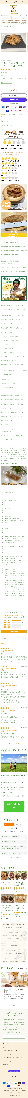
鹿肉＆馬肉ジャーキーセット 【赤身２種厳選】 (20, 884)
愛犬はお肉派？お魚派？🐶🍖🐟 (13, 991)
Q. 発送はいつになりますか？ (10, 836)
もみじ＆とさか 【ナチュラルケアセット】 (7, 884)
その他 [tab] (21, 831)
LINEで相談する (14, 806)
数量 (2, 82)
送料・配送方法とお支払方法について (12, 1058)
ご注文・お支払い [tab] (14, 828)
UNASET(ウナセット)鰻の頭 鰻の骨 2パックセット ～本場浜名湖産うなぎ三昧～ (7, 908)
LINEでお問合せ (7, 1061)
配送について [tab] (8, 824)
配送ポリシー (11, 1092)
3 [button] (14, 743)
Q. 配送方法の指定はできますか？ (11, 853)
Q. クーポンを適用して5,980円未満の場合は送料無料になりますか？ (12, 847)
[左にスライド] (10, 58)
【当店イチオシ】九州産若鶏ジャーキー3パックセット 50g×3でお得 (20, 907)
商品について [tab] (19, 824)
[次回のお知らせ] (25, 2)
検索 (4, 1047)
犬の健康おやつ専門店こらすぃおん (15, 1088)
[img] (5, 648)
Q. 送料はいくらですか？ (9, 841)
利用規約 (24, 1090)
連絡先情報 (18, 1092)
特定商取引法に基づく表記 (10, 1051)
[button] (3, 9)
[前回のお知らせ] (3, 2)
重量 (2, 75)
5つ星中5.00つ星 (18, 615)
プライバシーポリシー (8, 1054)
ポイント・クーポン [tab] (10, 831)
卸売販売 (5, 1065)
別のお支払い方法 (14, 103)
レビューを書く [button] (14, 631)
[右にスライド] (17, 58)
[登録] (23, 1037)
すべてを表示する (22, 968)
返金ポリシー (7, 1090)
